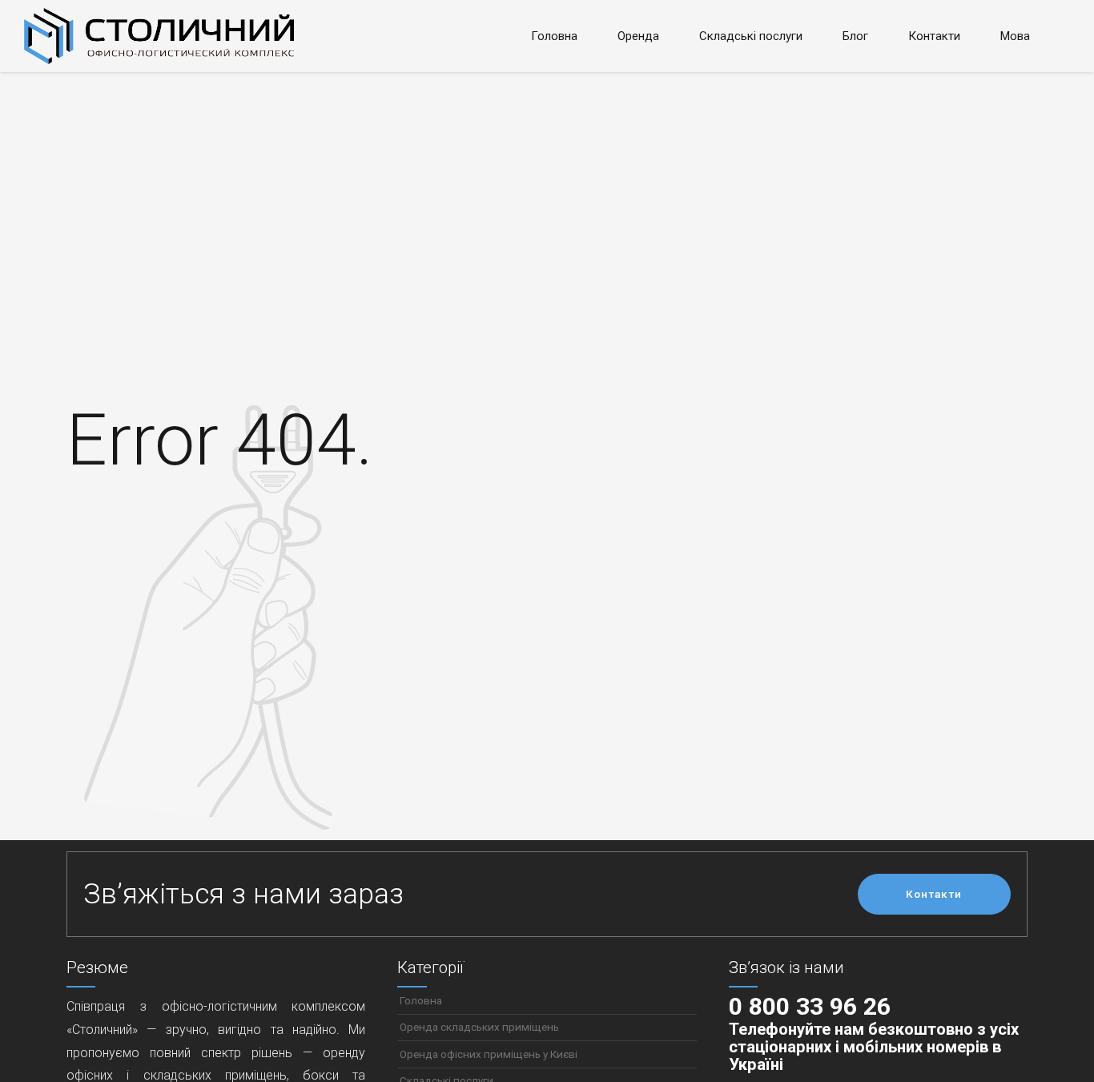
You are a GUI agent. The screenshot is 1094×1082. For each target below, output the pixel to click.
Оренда (638, 36)
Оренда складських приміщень (479, 1026)
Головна (554, 36)
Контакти (934, 36)
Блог (855, 36)
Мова (1015, 36)
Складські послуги (750, 36)
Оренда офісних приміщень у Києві (488, 1054)
